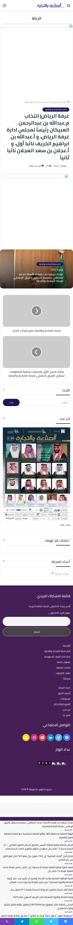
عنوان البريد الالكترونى (59, 612)
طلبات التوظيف (63, 673)
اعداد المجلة (64, 687)
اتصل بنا (66, 715)
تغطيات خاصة (63, 662)
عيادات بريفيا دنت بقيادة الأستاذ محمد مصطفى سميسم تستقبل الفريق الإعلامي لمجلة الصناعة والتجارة (38, 277)
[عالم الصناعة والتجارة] (50, 5)
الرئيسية (63, 102)
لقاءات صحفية (63, 667)
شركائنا (66, 678)
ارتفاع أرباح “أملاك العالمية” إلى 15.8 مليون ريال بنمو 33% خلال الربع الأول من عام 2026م (38, 858)
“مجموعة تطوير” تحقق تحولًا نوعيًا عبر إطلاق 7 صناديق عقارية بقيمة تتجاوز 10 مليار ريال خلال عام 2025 (37, 917)
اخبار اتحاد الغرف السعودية (57, 656)
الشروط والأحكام (62, 704)
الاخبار (54, 102)
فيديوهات (65, 698)
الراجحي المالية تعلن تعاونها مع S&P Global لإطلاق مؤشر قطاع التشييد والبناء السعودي (38, 906)
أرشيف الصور (64, 693)
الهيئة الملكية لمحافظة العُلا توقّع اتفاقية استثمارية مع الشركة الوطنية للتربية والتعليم (38, 835)
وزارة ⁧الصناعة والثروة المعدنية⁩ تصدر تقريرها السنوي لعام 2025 (43, 897)
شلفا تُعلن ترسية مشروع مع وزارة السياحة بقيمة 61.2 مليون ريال (41, 889)
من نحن (66, 709)
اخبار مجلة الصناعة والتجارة (37, 102)
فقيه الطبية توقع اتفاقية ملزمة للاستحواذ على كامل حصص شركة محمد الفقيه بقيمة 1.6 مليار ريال (38, 869)
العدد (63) (65, 525)
